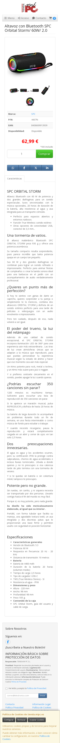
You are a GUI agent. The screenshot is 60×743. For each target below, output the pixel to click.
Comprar (44, 154)
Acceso (24, 18)
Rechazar (22, 719)
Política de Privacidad (18, 682)
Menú (10, 18)
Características (14, 178)
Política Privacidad (14, 707)
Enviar (42, 695)
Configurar (9, 719)
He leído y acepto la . (28, 688)
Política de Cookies (41, 707)
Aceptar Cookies (37, 719)
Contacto (40, 18)
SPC (33, 113)
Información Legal (41, 704)
